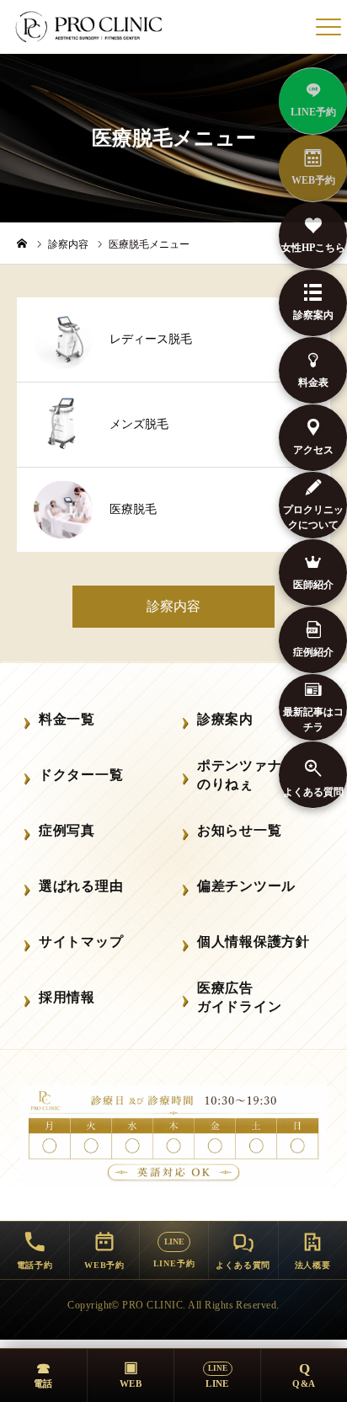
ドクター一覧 (81, 775)
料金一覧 (67, 719)
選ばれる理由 (81, 886)
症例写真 (67, 830)
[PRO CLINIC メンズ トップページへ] (90, 27)
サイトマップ (81, 941)
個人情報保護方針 (253, 941)
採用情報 (67, 997)
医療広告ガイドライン (239, 997)
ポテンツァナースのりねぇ (253, 774)
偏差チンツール (246, 886)
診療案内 (225, 719)
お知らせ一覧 (239, 830)
